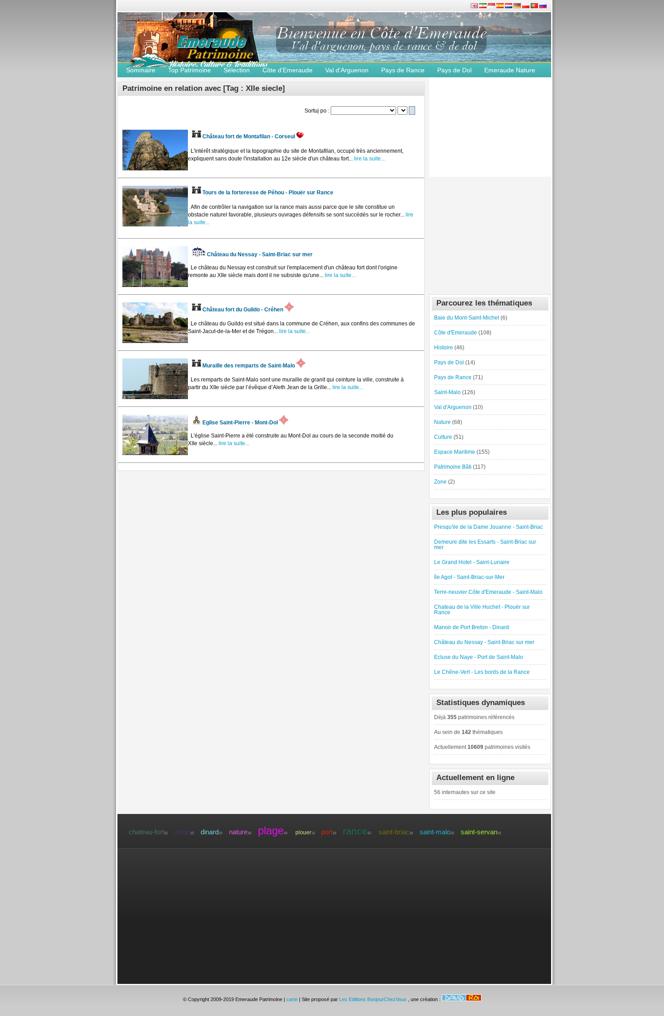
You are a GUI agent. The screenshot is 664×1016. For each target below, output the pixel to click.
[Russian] (543, 6)
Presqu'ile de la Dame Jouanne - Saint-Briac (488, 527)
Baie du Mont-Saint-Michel (466, 318)
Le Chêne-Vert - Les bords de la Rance (482, 672)
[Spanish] (500, 6)
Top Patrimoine (189, 70)
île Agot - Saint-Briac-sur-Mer (469, 577)
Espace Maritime (454, 452)
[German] (518, 6)
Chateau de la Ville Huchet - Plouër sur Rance (482, 610)
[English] (475, 6)
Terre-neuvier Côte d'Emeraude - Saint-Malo (488, 592)
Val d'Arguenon (347, 70)
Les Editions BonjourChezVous (373, 999)
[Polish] (526, 6)
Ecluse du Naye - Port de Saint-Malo (478, 657)
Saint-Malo (447, 392)
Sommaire (140, 70)
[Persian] (483, 6)
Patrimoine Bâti (453, 467)
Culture (443, 437)
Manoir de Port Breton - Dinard (471, 627)
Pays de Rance (403, 70)
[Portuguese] (535, 6)
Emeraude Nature (509, 70)
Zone (440, 482)
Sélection (237, 70)
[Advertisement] (490, 233)
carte (292, 999)
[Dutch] (509, 6)
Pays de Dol (454, 70)
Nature (442, 422)
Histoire (443, 347)
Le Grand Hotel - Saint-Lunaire (472, 562)
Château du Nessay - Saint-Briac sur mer (484, 642)
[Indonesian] (492, 6)
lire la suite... (369, 158)
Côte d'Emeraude (287, 70)
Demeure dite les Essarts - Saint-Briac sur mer (485, 544)
